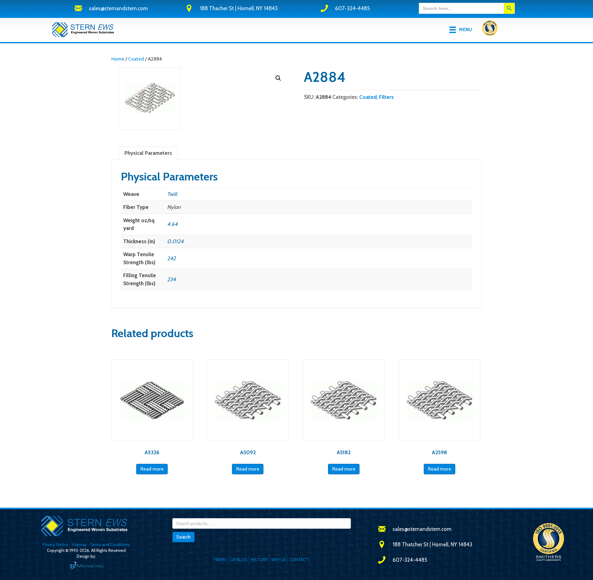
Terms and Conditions (110, 544)
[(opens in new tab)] (490, 29)
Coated (136, 59)
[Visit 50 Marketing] (86, 565)
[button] (278, 78)
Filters (386, 97)
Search (183, 537)
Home (117, 59)
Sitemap (79, 544)
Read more (152, 469)
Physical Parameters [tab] (148, 153)
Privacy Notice (56, 544)
